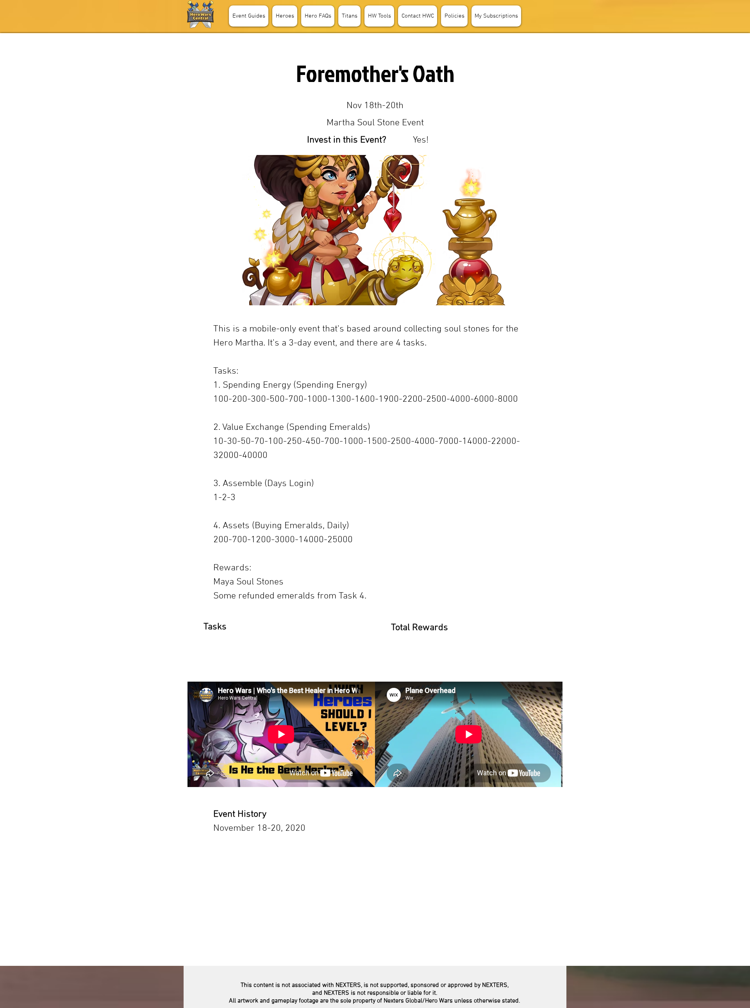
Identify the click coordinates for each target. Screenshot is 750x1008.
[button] (284, 16)
